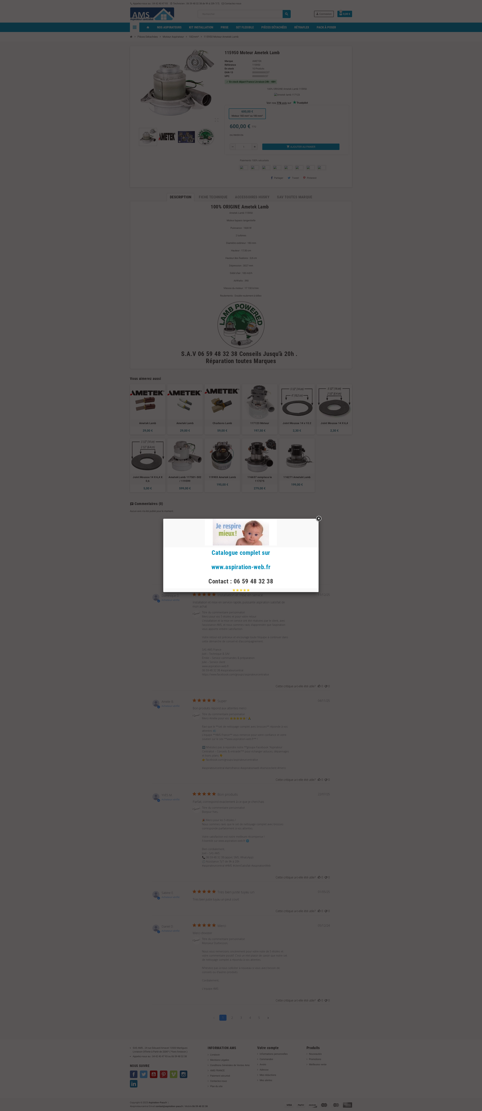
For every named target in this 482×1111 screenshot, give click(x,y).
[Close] (318, 518)
